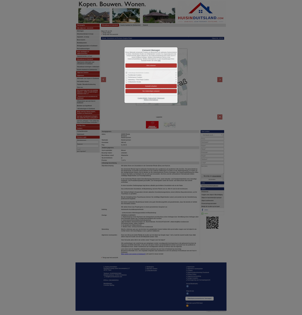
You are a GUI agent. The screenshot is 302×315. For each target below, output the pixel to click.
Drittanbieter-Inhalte (134, 82)
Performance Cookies (135, 77)
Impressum (160, 98)
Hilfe (159, 60)
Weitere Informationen (151, 100)
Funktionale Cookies (134, 75)
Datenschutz (152, 98)
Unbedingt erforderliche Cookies (138, 73)
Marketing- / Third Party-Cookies (138, 79)
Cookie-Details (142, 98)
